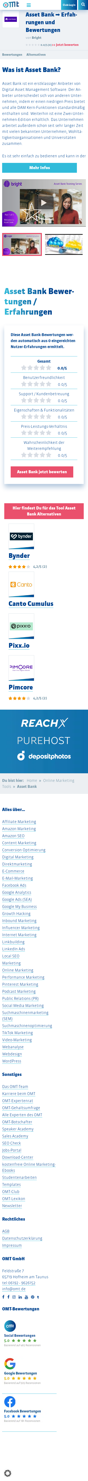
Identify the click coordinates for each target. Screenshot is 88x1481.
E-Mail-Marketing (17, 878)
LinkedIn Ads (13, 948)
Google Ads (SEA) (17, 899)
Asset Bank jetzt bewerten (42, 471)
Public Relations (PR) (20, 998)
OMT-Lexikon (13, 1198)
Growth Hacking (16, 913)
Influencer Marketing (21, 927)
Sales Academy (15, 1136)
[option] (44, 206)
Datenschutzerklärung (22, 1238)
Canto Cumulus (31, 604)
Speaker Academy (18, 1129)
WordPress (11, 1061)
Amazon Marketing (19, 828)
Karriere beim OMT (18, 1093)
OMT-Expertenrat (17, 1100)
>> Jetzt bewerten (65, 45)
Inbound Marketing (19, 920)
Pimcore (21, 687)
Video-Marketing (17, 1039)
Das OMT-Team (15, 1086)
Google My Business (19, 906)
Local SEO (10, 956)
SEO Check (11, 1143)
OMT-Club (10, 1191)
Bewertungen (12, 55)
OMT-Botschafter (17, 1121)
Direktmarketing (17, 864)
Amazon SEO (13, 835)
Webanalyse (13, 1046)
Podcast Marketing (19, 991)
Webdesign (12, 1053)
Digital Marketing (18, 857)
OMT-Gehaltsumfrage (21, 1107)
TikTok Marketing (17, 1032)
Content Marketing (19, 842)
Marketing (11, 963)
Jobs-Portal (11, 1150)
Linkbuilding (13, 941)
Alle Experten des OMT (22, 1114)
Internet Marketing (19, 934)
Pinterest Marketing (20, 984)
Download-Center (17, 1157)
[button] (7, 1473)
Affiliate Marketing (19, 821)
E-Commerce (13, 871)
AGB (5, 1231)
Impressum (12, 1245)
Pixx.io (19, 645)
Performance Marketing (23, 977)
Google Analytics (16, 892)
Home (32, 780)
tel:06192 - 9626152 (18, 1282)
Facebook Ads (14, 885)
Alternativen (36, 55)
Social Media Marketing (23, 1005)
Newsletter (12, 1205)
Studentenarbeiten (19, 1177)
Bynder (19, 556)
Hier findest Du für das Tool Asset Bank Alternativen (44, 511)
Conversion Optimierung (23, 849)
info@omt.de (14, 1288)
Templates (11, 1184)
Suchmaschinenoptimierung (27, 1025)
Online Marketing (17, 970)
